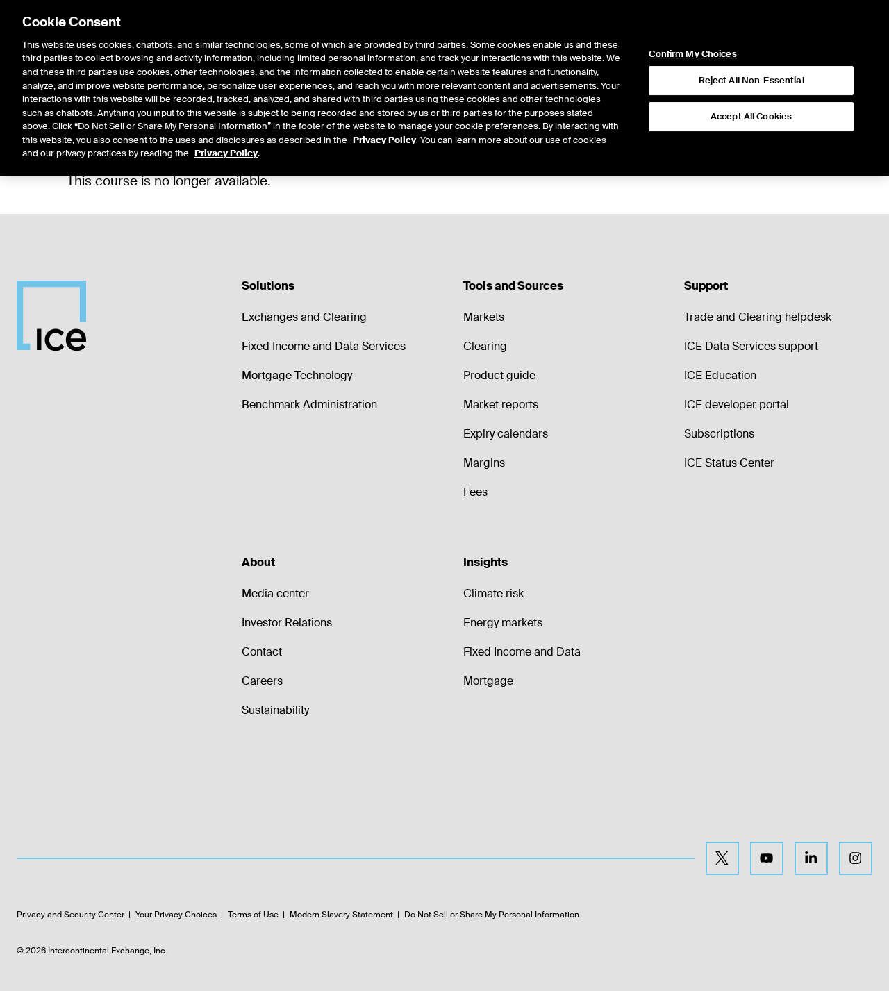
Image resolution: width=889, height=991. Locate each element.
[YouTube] (766, 858)
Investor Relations (287, 622)
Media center (275, 593)
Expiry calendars (505, 433)
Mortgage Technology (297, 375)
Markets (483, 317)
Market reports (500, 404)
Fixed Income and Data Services (324, 346)
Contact (262, 651)
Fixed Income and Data (522, 651)
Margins (484, 463)
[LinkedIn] (811, 858)
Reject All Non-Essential (751, 80)
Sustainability (275, 710)
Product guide (499, 375)
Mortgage (488, 681)
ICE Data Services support (751, 346)
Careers (262, 681)
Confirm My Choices (692, 54)
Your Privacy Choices (176, 914)
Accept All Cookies (751, 116)
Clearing (485, 346)
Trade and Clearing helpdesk (757, 317)
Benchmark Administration (309, 404)
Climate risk (493, 593)
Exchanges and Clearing (304, 317)
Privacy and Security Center (70, 914)
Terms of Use (253, 914)
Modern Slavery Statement (341, 914)
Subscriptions (719, 433)
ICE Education (720, 375)
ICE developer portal (736, 404)
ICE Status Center (729, 463)
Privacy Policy (384, 140)
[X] (722, 858)
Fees (475, 492)
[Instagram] (855, 858)
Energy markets (502, 622)
